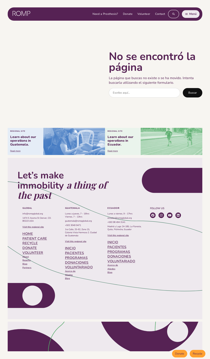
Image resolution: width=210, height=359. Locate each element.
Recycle (197, 353)
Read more (15, 150)
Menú (192, 14)
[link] (56, 141)
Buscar (192, 93)
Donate (179, 353)
